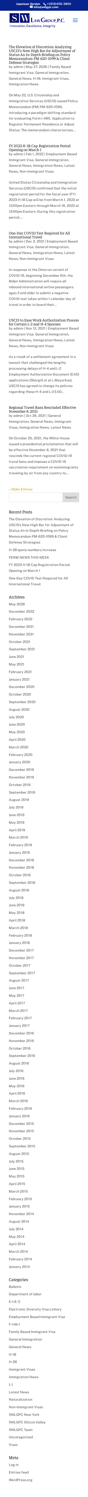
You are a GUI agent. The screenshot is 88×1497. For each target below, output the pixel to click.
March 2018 (18, 928)
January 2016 (19, 1116)
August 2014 (19, 1221)
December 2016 (21, 1033)
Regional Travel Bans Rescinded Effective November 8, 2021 (42, 409)
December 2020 (21, 687)
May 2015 (16, 1176)
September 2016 (22, 1056)
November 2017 (21, 958)
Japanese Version (28, 4)
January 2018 (19, 943)
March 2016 (18, 1101)
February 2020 (21, 755)
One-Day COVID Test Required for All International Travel (39, 234)
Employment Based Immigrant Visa (37, 1317)
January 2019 (19, 852)
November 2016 (21, 1041)
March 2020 (18, 747)
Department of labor (25, 1294)
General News (20, 78)
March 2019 (18, 837)
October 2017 (20, 965)
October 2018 (20, 875)
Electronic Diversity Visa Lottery (35, 1309)
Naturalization (20, 1399)
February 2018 (20, 935)
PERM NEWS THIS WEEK (29, 557)
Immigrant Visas (55, 78)
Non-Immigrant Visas (37, 171)
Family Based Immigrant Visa (32, 1332)
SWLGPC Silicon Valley (27, 1422)
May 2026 (17, 604)
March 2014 (18, 1251)
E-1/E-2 (14, 1302)
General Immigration (51, 73)
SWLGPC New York (24, 1415)
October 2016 (20, 1048)
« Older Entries (21, 489)
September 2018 (22, 883)
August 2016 (19, 1063)
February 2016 (20, 1108)
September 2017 (22, 973)
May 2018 (16, 913)
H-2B (13, 1362)
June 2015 (16, 1169)
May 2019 (16, 822)
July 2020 (16, 717)
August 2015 (19, 1154)
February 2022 (20, 619)
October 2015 (20, 1139)
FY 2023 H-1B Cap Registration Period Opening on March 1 (40, 147)
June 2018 (16, 905)
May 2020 (17, 732)
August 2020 (19, 709)
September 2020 (22, 702)
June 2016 (16, 1078)
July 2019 (16, 807)
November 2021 (21, 634)
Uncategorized (21, 1437)
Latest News (61, 427)
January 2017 (19, 1026)
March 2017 (18, 1011)
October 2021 (19, 642)
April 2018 (17, 920)
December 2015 (21, 1124)
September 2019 (22, 792)
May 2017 (16, 996)
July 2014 (16, 1229)
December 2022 (21, 611)
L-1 (11, 1384)
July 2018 (16, 898)
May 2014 (16, 1237)
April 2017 (17, 1003)
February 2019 (20, 845)
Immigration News (23, 84)
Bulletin (15, 1287)
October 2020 (20, 694)
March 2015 (18, 1191)
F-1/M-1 (14, 1324)
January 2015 (19, 1206)
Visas (13, 1445)
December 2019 (21, 770)
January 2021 (19, 679)
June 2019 (16, 815)
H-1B (36, 78)
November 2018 (21, 867)
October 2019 (20, 785)
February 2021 (20, 672)
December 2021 (21, 627)
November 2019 (21, 777)
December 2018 (21, 860)
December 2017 (21, 950)
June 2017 (16, 988)
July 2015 (16, 1161)
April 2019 (17, 830)
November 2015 (21, 1131)
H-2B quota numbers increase (32, 550)
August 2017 (19, 980)
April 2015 (17, 1184)
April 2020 (17, 740)
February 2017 (20, 1018)
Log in (14, 1465)
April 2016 (17, 1093)
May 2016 (16, 1086)
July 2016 (16, 1071)
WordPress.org (21, 1480)
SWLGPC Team (21, 1430)
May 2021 (16, 664)
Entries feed (19, 1472)
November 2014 (21, 1214)
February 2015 (20, 1199)
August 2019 (19, 800)
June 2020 (17, 724)
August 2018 (19, 890)
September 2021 (22, 649)
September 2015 (22, 1146)
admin (18, 67)
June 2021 (16, 657)
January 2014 (19, 1267)
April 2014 (17, 1244)
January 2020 (19, 762)
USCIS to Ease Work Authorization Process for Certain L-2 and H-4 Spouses (44, 321)
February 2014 (20, 1259)
